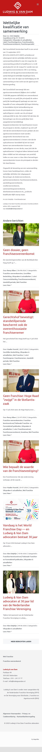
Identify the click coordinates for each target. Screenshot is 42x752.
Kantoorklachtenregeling (26, 716)
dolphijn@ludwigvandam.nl (14, 208)
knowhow (24, 432)
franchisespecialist (27, 44)
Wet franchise (22, 282)
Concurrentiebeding (10, 279)
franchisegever (8, 358)
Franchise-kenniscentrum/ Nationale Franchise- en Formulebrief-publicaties (17, 423)
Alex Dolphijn (12, 553)
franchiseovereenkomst (11, 44)
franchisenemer (20, 358)
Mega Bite (36, 739)
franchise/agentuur (15, 42)
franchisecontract (24, 429)
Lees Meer (7, 285)
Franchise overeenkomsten (13, 273)
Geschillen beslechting (11, 352)
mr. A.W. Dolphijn (13, 36)
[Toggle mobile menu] (38, 4)
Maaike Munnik (12, 349)
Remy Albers (11, 270)
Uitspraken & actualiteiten (22, 40)
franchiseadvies (28, 42)
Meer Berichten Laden (21, 641)
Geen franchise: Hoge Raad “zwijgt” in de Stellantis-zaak (21, 399)
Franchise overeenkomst (12, 661)
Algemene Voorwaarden (12, 713)
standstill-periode (9, 282)
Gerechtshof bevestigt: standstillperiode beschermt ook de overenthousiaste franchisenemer (18, 324)
